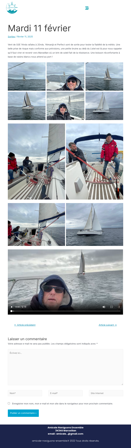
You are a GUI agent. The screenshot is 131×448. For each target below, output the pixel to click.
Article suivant (108, 325)
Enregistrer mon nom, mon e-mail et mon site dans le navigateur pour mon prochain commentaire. (62, 403)
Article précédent (24, 325)
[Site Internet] (106, 394)
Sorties (11, 36)
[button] (87, 8)
